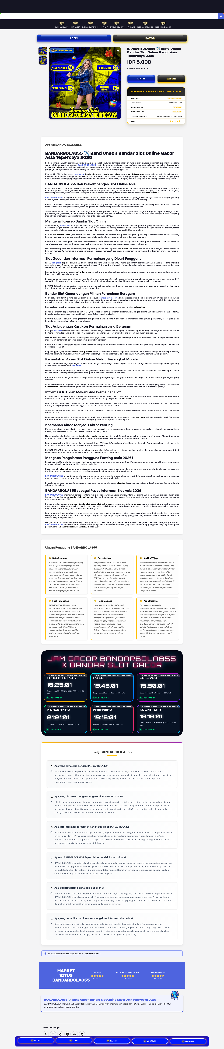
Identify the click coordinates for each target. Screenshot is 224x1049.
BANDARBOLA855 (87, 165)
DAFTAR (150, 38)
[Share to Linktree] (60, 1034)
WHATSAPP (151, 1040)
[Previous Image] (51, 83)
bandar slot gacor (108, 298)
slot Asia (58, 331)
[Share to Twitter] (46, 1034)
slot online (76, 366)
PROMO (37, 1041)
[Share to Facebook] (53, 1034)
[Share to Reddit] (75, 1034)
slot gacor (79, 174)
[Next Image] (119, 83)
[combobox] (109, 16)
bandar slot (65, 225)
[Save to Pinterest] (67, 1034)
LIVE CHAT (189, 1040)
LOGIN (74, 38)
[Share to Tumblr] (82, 1034)
